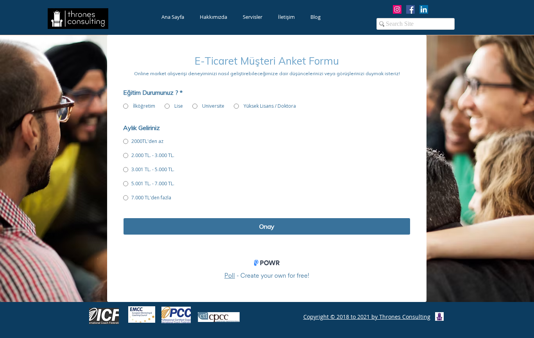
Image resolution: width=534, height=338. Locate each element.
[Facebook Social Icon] (410, 9)
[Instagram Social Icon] (397, 9)
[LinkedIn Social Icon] (423, 9)
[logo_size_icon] (439, 316)
